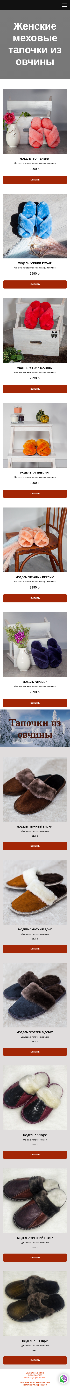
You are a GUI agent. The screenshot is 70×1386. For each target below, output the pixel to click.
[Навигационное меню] (64, 5)
